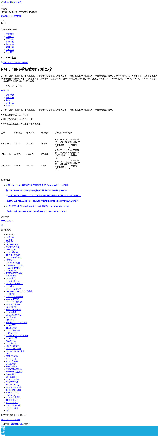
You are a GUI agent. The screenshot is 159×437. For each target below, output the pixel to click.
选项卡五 (10, 105)
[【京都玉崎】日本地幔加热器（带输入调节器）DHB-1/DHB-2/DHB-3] (37, 206)
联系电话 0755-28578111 (11, 16)
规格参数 (10, 98)
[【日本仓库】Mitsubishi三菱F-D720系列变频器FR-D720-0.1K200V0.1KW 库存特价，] (43, 196)
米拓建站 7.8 (16, 424)
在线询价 (5, 90)
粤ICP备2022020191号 (10, 420)
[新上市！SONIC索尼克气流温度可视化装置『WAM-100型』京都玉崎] (37, 185)
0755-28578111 (7, 221)
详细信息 (10, 95)
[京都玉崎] (79, 2)
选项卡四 (10, 103)
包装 (8, 100)
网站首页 (10, 34)
